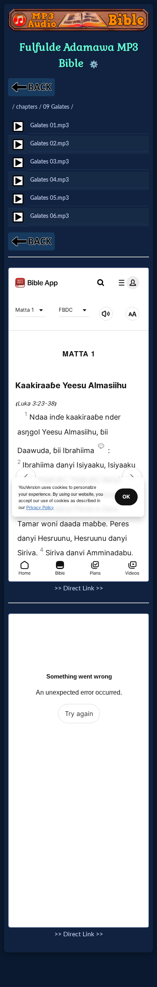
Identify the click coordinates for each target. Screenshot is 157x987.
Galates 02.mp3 (49, 144)
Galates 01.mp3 (49, 125)
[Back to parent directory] (31, 87)
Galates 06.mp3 (49, 216)
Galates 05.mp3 (49, 198)
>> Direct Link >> (78, 588)
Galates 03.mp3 (49, 162)
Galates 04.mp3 (49, 180)
